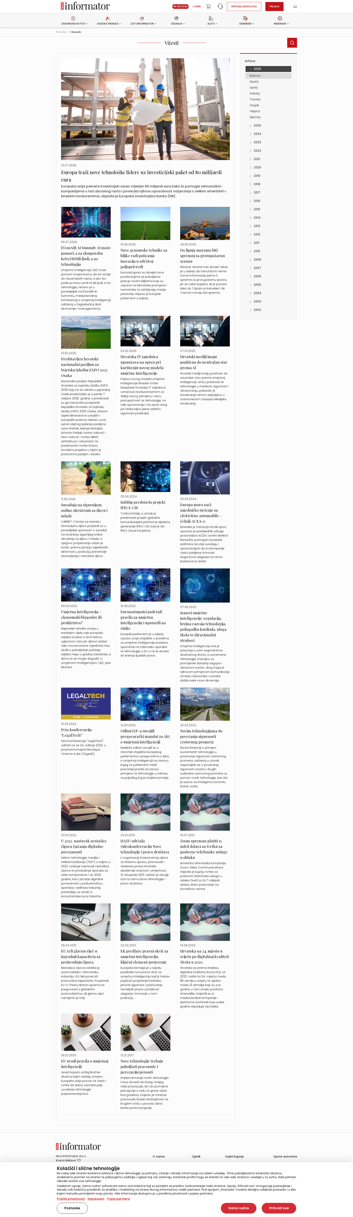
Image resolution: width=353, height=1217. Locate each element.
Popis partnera (118, 1199)
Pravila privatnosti (71, 1199)
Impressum (96, 1199)
